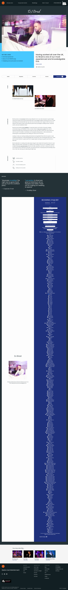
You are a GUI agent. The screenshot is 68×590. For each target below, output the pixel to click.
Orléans (50, 417)
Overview (34, 76)
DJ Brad (50, 294)
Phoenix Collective (50, 420)
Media (8, 76)
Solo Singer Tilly (50, 484)
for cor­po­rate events (23, 146)
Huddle (50, 369)
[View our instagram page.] (2, 574)
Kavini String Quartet (50, 376)
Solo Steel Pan (50, 487)
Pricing (46, 576)
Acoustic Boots (50, 240)
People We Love (48, 574)
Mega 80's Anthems (50, 400)
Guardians (50, 343)
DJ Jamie (50, 304)
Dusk (50, 318)
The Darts (50, 505)
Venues (24, 572)
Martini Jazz (50, 398)
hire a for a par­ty (42, 129)
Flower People (50, 329)
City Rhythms (50, 279)
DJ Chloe (50, 296)
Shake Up (50, 456)
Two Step (50, 522)
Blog (45, 567)
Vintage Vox (50, 525)
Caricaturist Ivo (50, 268)
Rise (50, 441)
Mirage (50, 403)
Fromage (50, 332)
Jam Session (50, 373)
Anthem (50, 252)
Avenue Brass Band (50, 254)
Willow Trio (50, 530)
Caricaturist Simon (50, 269)
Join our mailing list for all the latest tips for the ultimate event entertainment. (50, 232)
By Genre (35, 574)
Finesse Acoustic (50, 327)
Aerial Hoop (50, 244)
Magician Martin (50, 395)
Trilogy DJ (50, 520)
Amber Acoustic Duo (50, 249)
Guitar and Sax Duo (50, 345)
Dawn (50, 288)
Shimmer (50, 458)
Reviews (46, 76)
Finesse (50, 326)
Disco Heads (50, 292)
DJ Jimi (50, 305)
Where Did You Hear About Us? (50, 224)
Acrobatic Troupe (50, 243)
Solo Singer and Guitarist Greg (50, 482)
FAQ (45, 572)
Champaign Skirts (50, 276)
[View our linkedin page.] (9, 574)
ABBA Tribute (50, 237)
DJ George (50, 302)
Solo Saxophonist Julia (50, 480)
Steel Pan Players (50, 494)
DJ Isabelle (50, 303)
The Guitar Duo (50, 510)
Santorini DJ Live (50, 444)
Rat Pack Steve (50, 436)
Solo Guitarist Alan (50, 465)
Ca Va (50, 264)
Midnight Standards (50, 401)
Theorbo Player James (50, 515)
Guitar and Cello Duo (50, 344)
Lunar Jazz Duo (50, 391)
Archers (50, 253)
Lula (50, 388)
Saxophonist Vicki (50, 452)
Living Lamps (50, 387)
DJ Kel (50, 307)
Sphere (50, 491)
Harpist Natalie (50, 353)
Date (50, 210)
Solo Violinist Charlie (50, 490)
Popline (50, 434)
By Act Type (36, 567)
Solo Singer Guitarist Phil (50, 483)
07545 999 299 (57, 2)
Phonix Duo (50, 422)
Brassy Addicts (50, 260)
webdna (64, 588)
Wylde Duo (50, 532)
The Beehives (50, 503)
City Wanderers (50, 280)
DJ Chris (50, 297)
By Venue (35, 576)
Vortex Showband (50, 526)
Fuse (50, 333)
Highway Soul (50, 362)
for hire (23, 119)
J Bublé (50, 372)
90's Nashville (50, 236)
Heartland (50, 357)
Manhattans (50, 396)
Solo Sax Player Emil (50, 474)
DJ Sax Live (50, 315)
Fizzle (50, 328)
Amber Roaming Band (50, 250)
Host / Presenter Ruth (50, 366)
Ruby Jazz (50, 443)
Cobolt (50, 282)
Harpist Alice (50, 348)
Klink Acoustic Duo (50, 379)
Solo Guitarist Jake (50, 468)
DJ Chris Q (50, 298)
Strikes (50, 498)
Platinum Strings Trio (50, 433)
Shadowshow (50, 455)
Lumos (50, 389)
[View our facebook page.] (4, 574)
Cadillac (50, 265)
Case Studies (47, 569)
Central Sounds (50, 274)
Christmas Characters (50, 278)
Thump (50, 516)
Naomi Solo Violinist (50, 408)
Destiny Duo (50, 291)
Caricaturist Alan (50, 266)
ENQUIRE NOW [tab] (47, 202)
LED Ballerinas (50, 382)
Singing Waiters (50, 462)
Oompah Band (50, 412)
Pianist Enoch (50, 423)
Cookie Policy (30, 588)
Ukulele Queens (50, 523)
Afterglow (50, 245)
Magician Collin (50, 392)
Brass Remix (50, 259)
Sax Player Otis (50, 450)
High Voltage (50, 361)
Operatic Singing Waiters (50, 414)
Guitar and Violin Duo (50, 346)
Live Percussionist (50, 385)
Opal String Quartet (50, 413)
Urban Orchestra (50, 524)
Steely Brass (50, 495)
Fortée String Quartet (50, 331)
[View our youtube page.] (6, 574)
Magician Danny (50, 393)
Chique (50, 277)
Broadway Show (50, 262)
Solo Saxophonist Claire (50, 476)
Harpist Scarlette (50, 355)
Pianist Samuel (50, 425)
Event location (50, 213)
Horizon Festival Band (50, 364)
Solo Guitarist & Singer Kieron (50, 463)
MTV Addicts (50, 406)
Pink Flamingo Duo (50, 430)
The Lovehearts (50, 511)
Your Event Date (50, 209)
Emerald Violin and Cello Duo (50, 323)
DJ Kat (50, 306)
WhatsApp (57, 570)
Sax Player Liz (50, 447)
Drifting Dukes (50, 316)
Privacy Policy (23, 588)
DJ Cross (50, 299)
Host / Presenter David (50, 365)
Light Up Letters (50, 383)
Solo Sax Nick (50, 473)
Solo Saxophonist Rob (50, 481)
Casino (50, 272)
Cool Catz (50, 284)
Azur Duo (50, 255)
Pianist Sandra (50, 426)
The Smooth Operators (50, 513)
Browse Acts (10, 2)
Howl (50, 367)
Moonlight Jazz (50, 405)
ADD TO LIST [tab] (53, 202)
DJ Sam (50, 314)
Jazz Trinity (50, 374)
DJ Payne (50, 311)
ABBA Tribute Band (50, 238)
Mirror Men (50, 404)
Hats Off (50, 356)
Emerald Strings (50, 322)
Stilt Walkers (50, 497)
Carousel (50, 270)
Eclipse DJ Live (50, 319)
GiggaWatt (50, 337)
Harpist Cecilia (50, 351)
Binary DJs (50, 257)
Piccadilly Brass (50, 428)
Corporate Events (22, 2)
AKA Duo (50, 247)
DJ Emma (50, 301)
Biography (21, 76)
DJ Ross (50, 312)
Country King (50, 286)
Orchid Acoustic (50, 415)
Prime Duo (50, 435)
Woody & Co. (50, 531)
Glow (50, 339)
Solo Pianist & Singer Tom (50, 471)
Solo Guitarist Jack (50, 467)
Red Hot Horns (50, 437)
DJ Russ (50, 313)
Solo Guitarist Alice (50, 466)
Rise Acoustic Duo (50, 442)
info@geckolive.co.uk (59, 569)
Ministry (50, 402)
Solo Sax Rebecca (50, 475)
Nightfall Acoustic (50, 410)
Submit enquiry (43, 536)
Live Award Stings (50, 384)
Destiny (50, 289)
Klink (50, 378)
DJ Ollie (50, 309)
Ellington (50, 321)
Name (50, 207)
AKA (50, 246)
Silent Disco (50, 460)
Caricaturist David (50, 267)
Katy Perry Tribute (50, 375)
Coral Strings (50, 285)
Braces (50, 258)
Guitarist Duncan (50, 347)
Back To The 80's (50, 256)
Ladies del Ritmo (50, 381)
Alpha (50, 248)
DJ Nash (50, 308)
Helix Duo (50, 359)
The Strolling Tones (50, 514)
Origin (50, 416)
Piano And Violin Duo (50, 427)
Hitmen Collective (50, 363)
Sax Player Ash (50, 446)
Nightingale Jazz (50, 411)
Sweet (50, 501)
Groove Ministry (50, 342)
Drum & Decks (50, 317)
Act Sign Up (47, 578)
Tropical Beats (50, 521)
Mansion (50, 397)
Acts (24, 570)
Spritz (50, 493)
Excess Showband (50, 324)
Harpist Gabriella (50, 352)
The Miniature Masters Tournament (50, 512)
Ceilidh (50, 273)
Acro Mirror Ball (50, 242)
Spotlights (50, 492)
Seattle (50, 453)
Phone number (50, 218)
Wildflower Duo (50, 529)
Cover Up (50, 287)
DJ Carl (50, 295)
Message (50, 220)
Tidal (50, 517)
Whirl (50, 527)
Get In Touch (45, 2)
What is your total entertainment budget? (50, 227)
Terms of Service (51, 534)
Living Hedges (50, 386)
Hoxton (50, 368)
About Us (46, 570)
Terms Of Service (37, 588)
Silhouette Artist (50, 461)
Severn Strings (50, 454)
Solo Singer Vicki (50, 486)
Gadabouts (50, 334)
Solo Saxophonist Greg (50, 478)
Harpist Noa (50, 354)
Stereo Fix (50, 496)
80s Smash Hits (50, 235)
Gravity (50, 341)
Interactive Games (50, 371)
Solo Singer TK (50, 485)
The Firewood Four (50, 506)
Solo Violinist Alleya (50, 488)
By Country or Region (38, 570)
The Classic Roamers (50, 504)
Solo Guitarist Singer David (50, 470)
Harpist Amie (50, 349)
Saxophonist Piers (50, 451)
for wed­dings (25, 127)
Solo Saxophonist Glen (50, 477)
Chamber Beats (50, 275)
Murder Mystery (50, 407)
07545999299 (58, 567)
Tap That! (50, 502)
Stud (50, 500)
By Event (35, 572)
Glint (50, 338)
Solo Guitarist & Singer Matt (50, 464)
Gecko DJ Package (50, 336)
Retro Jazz (50, 438)
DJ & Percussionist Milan (50, 293)
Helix (50, 358)
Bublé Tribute (50, 263)
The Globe (50, 509)
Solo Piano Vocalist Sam (50, 472)
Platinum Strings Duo (50, 431)
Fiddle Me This (50, 325)
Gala (50, 335)
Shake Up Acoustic (50, 457)
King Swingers (50, 377)
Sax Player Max (50, 448)
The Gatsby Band (50, 507)
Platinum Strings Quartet (50, 432)
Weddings (34, 2)
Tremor (50, 519)
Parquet (50, 418)
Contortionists (50, 283)
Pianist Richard (50, 424)
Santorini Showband (50, 445)
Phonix (50, 421)
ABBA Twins (50, 239)
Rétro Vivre (50, 440)
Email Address (50, 216)
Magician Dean (50, 394)
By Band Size (36, 569)
